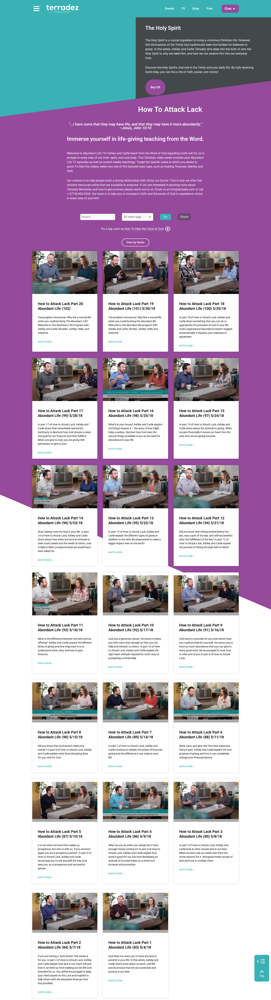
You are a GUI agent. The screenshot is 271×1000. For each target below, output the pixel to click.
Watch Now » (45, 342)
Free (209, 8)
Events (169, 8)
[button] (228, 8)
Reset (184, 216)
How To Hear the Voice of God (144, 229)
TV (183, 8)
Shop (195, 8)
